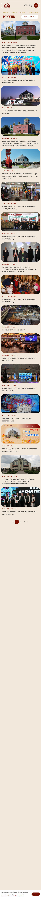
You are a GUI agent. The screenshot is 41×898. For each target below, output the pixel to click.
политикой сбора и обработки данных (12, 896)
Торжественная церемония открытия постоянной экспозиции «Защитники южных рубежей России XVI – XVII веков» (19, 269)
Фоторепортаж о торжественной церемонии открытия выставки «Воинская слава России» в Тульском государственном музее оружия (20, 143)
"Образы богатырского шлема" (13, 330)
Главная (5, 12)
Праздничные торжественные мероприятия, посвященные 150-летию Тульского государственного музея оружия (18, 481)
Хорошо (36, 894)
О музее (12, 12)
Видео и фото (22, 12)
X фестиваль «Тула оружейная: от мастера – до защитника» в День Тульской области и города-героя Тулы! (20, 176)
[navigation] (36, 5)
